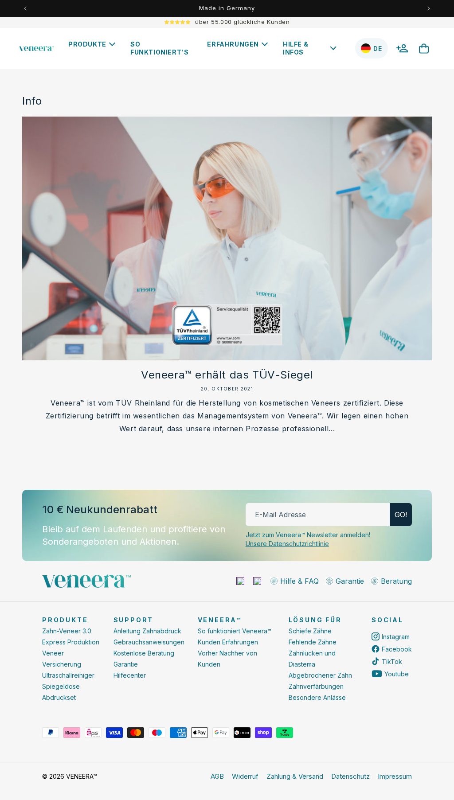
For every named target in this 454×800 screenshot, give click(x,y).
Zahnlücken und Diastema (312, 658)
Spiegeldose (61, 686)
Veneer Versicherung (61, 658)
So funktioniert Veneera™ (234, 631)
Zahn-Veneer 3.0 (66, 631)
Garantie (126, 664)
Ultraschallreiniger (68, 675)
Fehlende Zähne (313, 642)
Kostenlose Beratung (144, 653)
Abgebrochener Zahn (320, 675)
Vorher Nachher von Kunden (227, 658)
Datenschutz (350, 776)
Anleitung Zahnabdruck (147, 631)
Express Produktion (70, 642)
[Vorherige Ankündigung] (25, 8)
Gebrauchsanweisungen (149, 642)
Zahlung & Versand (294, 776)
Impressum (395, 776)
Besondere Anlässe (317, 697)
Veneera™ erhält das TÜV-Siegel (227, 374)
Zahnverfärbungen (316, 686)
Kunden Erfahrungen (228, 642)
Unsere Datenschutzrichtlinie (287, 543)
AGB (217, 776)
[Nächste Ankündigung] (428, 8)
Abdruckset (59, 697)
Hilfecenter (130, 675)
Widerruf (245, 776)
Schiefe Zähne (310, 631)
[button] (94, 44)
